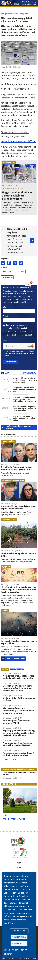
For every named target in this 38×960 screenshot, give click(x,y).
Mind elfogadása (19, 943)
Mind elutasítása (19, 937)
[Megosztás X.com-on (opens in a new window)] (21, 263)
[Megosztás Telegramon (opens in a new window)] (15, 263)
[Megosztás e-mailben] (3, 263)
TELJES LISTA (9, 759)
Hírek (19, 867)
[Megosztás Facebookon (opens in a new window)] (9, 263)
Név (4, 307)
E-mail (5, 316)
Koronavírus (7, 272)
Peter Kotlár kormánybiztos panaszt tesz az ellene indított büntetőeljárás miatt (24, 399)
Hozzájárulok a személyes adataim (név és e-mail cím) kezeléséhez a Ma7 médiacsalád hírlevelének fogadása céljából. (18, 330)
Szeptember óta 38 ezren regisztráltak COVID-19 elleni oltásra (24, 418)
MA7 (19, 863)
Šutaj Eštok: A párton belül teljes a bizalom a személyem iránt (24, 390)
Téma (6, 373)
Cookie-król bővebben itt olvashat (15, 952)
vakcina (21, 272)
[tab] (5, 669)
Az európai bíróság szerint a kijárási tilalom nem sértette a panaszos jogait (25, 380)
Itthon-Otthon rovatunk (14, 819)
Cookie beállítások (19, 931)
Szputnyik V (7, 277)
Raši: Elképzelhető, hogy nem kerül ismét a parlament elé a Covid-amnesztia (24, 409)
